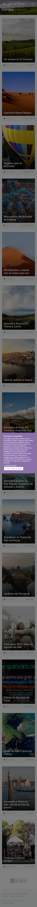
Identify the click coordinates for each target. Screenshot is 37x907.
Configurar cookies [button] (10, 465)
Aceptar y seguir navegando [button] (13, 468)
